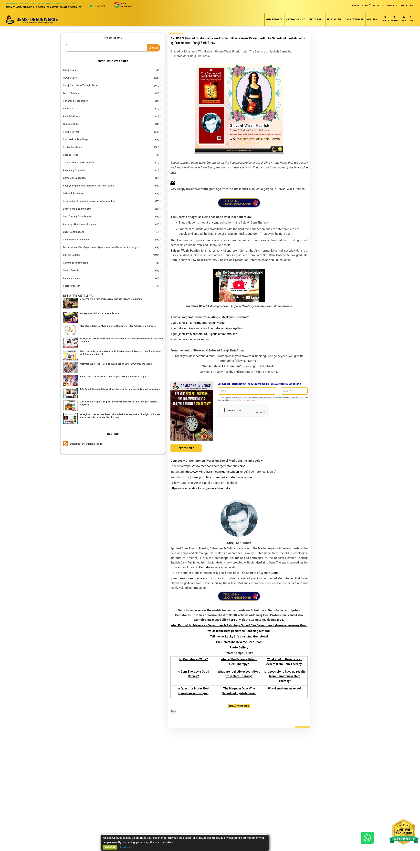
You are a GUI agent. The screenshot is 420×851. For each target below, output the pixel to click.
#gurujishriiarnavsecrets (186, 334)
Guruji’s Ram (70, 70)
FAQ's (368, 5)
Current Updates (71, 255)
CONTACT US (406, 5)
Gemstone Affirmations (75, 262)
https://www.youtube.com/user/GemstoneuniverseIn (217, 477)
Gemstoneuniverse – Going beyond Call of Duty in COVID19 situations (116, 364)
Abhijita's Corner (72, 116)
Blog (280, 619)
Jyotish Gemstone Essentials (78, 162)
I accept (110, 847)
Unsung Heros (70, 155)
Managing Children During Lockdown (99, 313)
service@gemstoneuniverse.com (246, 400)
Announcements (72, 278)
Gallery (372, 19)
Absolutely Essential (74, 170)
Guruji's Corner (71, 131)
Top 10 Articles (71, 93)
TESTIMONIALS (389, 5)
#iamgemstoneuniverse (209, 322)
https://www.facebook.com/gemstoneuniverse (214, 466)
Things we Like (71, 124)
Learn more (126, 847)
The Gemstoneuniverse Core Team (238, 642)
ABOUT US (357, 5)
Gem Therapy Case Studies (77, 216)
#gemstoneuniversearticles (188, 328)
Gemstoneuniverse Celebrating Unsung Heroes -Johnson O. (111, 299)
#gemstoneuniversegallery (225, 328)
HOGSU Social (70, 77)
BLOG (376, 5)
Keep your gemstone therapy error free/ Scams (88, 185)
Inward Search (71, 270)
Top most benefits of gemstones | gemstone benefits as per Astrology (100, 247)
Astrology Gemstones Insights (79, 224)
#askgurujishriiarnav (235, 317)
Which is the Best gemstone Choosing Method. (239, 631)
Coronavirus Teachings (75, 139)
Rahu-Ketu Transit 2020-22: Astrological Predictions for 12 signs (113, 376)
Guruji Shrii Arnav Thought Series (81, 85)
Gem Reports (274, 19)
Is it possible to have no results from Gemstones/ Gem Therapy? (284, 676)
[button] (411, 19)
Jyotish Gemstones (202, 567)
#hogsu (216, 317)
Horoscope (334, 19)
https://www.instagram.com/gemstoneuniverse (215, 471)
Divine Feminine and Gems (77, 208)
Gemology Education (74, 178)
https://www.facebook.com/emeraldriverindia (200, 488)
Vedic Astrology (71, 286)
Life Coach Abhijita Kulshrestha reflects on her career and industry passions (120, 389)
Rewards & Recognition (75, 101)
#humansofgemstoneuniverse (190, 317)
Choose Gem (316, 19)
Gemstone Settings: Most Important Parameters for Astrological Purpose (118, 326)
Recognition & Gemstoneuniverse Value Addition (89, 201)
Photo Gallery (239, 647)
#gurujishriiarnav (181, 322)
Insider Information (73, 193)
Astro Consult (295, 19)
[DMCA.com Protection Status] (239, 705)
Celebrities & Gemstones (76, 239)
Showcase (68, 108)
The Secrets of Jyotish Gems (259, 572)
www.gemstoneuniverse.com (189, 578)
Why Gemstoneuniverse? (284, 688)
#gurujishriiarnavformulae (220, 334)
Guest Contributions (73, 232)
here (232, 619)
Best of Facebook (72, 147)
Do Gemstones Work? (193, 659)
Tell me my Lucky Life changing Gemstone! (239, 636)
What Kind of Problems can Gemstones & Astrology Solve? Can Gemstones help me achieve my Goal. (239, 625)
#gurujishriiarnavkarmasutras (189, 339)
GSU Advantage (354, 19)
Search (385, 20)
